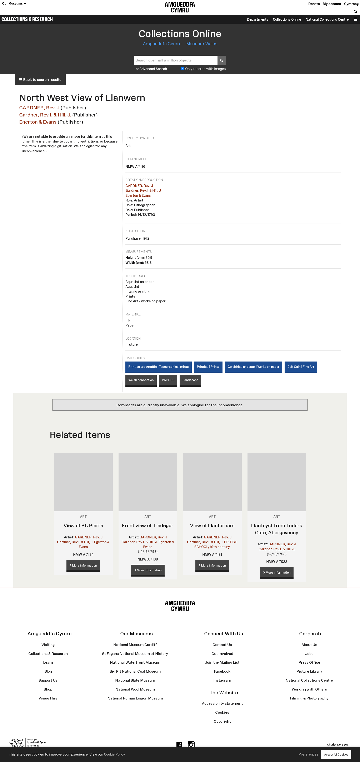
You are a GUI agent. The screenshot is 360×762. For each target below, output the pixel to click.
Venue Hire (48, 698)
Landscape (190, 380)
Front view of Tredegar (148, 525)
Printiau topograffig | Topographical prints (158, 366)
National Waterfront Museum (135, 662)
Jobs (309, 653)
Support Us (48, 680)
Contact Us (222, 644)
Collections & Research (27, 19)
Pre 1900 (168, 380)
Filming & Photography (309, 698)
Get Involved (222, 653)
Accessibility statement (222, 703)
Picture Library (309, 671)
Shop (48, 689)
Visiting (48, 644)
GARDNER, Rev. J (39, 107)
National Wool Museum (135, 689)
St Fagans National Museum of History (135, 653)
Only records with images (205, 69)
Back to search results (41, 80)
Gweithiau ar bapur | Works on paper (253, 366)
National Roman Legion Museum (135, 698)
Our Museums (13, 3)
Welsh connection (141, 380)
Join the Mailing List (222, 662)
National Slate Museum (135, 680)
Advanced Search (153, 69)
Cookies (222, 712)
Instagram (222, 680)
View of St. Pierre (83, 525)
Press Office (309, 662)
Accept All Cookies (336, 754)
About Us (309, 644)
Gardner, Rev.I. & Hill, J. (45, 115)
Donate (314, 4)
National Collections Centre (327, 19)
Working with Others (309, 689)
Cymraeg (351, 4)
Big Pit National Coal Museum (135, 671)
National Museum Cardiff (135, 644)
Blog (48, 671)
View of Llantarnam (212, 525)
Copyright (222, 721)
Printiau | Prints (208, 366)
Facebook (222, 671)
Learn (48, 662)
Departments (257, 19)
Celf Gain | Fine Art (301, 366)
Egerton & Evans (38, 122)
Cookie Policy (114, 754)
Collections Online (287, 19)
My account (332, 4)
